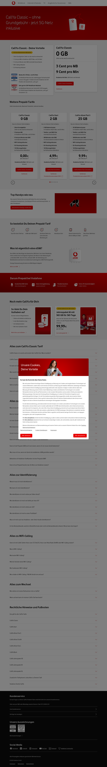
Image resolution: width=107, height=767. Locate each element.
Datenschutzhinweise (26, 430)
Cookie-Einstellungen (41, 430)
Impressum (54, 430)
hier (47, 387)
